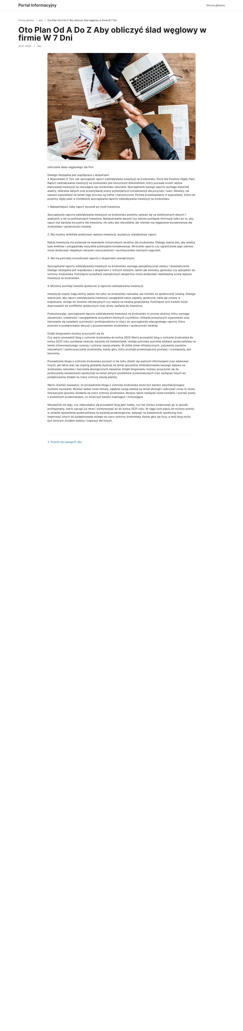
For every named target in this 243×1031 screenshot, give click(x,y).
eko (41, 20)
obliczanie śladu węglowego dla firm (70, 167)
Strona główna (215, 5)
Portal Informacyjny (37, 5)
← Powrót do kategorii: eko (64, 442)
